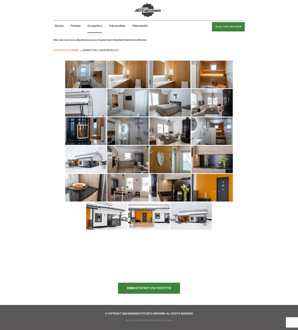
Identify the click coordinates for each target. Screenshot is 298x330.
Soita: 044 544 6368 (228, 26)
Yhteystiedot (140, 25)
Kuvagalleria (94, 25)
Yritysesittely (117, 25)
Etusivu (59, 25)
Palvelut (75, 25)
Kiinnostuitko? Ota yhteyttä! (149, 288)
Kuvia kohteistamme (66, 50)
